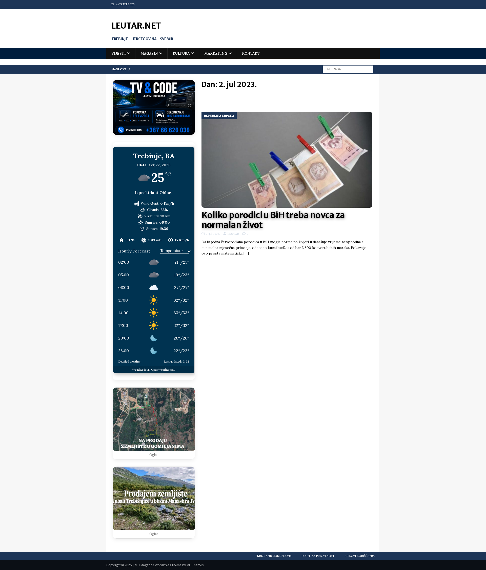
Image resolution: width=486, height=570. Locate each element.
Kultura (181, 53)
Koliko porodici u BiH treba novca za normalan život (273, 220)
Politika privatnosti (318, 556)
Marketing (215, 53)
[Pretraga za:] (348, 69)
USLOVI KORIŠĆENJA (360, 556)
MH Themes (195, 565)
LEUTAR (233, 234)
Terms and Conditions (273, 556)
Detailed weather (129, 361)
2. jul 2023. (213, 234)
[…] (246, 253)
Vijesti (118, 53)
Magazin (149, 53)
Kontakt (251, 53)
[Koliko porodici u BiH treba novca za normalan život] (286, 160)
